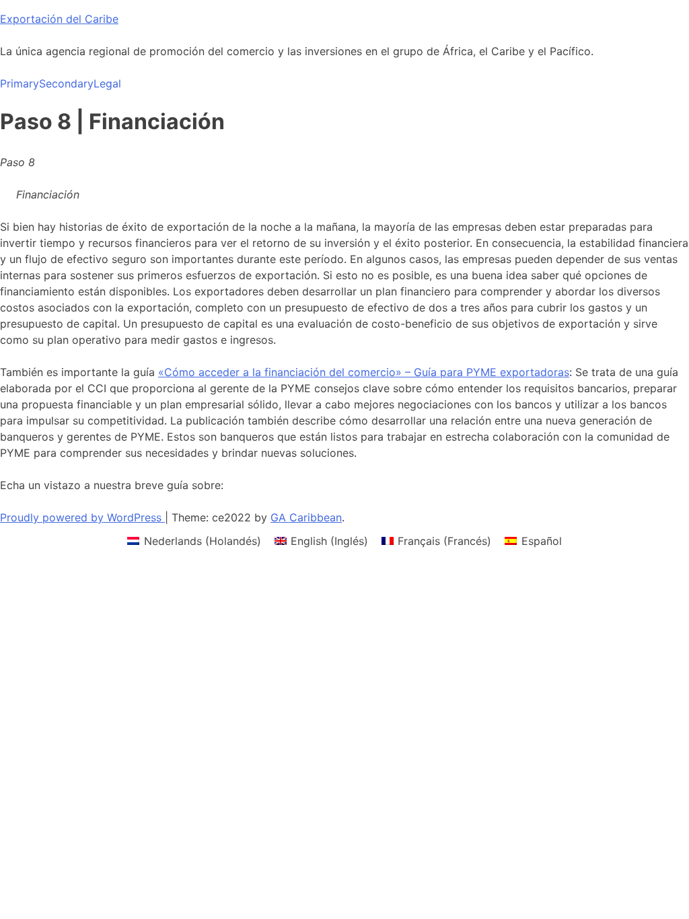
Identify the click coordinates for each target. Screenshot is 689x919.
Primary (19, 83)
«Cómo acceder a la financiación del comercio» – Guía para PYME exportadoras (363, 372)
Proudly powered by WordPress (82, 517)
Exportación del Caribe (59, 19)
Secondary (66, 83)
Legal (107, 83)
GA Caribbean (306, 517)
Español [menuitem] (541, 541)
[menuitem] (193, 540)
